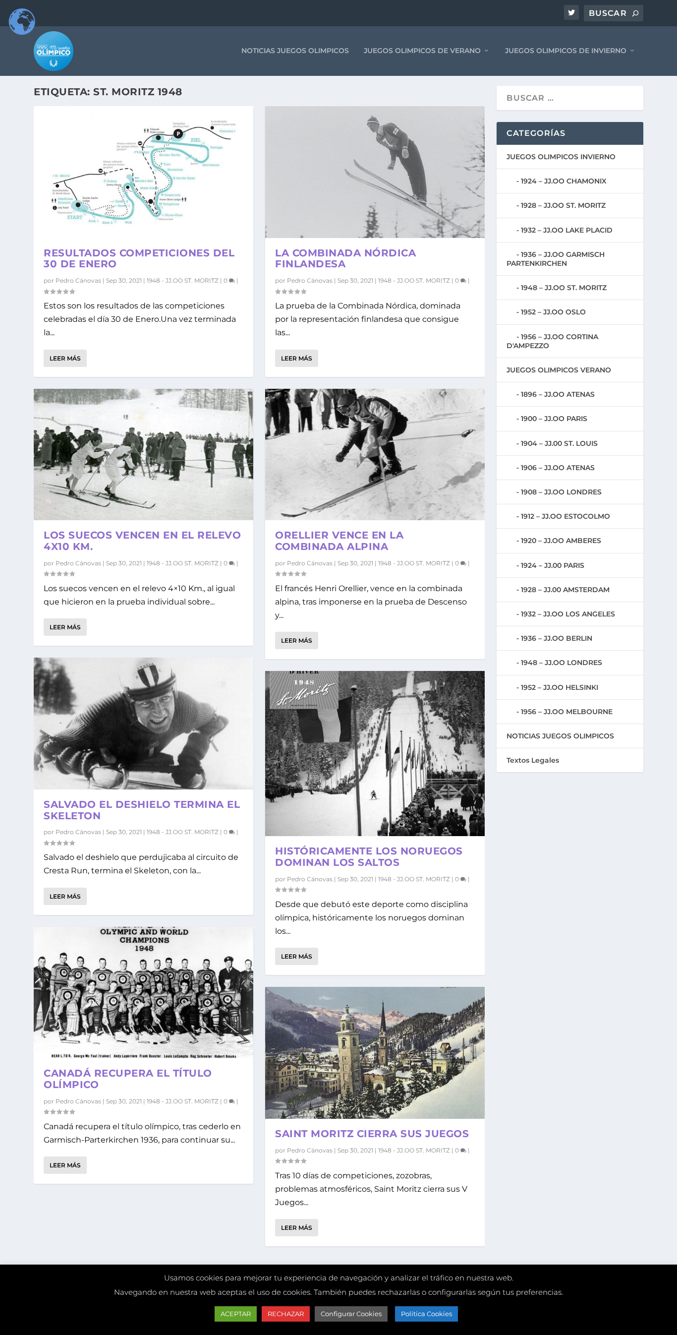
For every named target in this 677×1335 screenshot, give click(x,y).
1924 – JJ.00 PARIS (552, 565)
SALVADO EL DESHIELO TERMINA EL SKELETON (142, 810)
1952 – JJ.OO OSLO (553, 311)
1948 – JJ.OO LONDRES (561, 662)
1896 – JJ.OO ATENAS (558, 394)
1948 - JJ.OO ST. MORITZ (183, 280)
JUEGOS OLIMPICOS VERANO (559, 369)
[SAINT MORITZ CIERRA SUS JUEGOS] (375, 1053)
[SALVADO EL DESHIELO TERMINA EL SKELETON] (143, 723)
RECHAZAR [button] (286, 1314)
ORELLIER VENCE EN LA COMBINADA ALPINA (339, 540)
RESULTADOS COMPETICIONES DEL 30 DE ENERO (139, 258)
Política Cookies (426, 1314)
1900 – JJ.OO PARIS (554, 418)
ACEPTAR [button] (236, 1314)
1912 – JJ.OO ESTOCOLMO (565, 516)
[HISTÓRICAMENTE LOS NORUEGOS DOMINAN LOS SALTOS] (375, 753)
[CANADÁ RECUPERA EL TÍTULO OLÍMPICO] (143, 993)
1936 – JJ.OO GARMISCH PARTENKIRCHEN (556, 259)
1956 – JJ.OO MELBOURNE (567, 711)
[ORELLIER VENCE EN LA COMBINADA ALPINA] (375, 455)
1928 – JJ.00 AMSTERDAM (565, 589)
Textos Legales (533, 760)
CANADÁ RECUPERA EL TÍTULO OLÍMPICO (128, 1079)
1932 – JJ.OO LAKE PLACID (567, 230)
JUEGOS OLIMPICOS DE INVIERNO (565, 51)
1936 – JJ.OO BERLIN (556, 638)
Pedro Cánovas (78, 280)
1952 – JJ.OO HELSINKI (559, 687)
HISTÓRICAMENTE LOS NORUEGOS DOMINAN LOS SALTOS (369, 856)
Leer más (65, 358)
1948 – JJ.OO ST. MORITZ (564, 287)
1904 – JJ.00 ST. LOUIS (559, 443)
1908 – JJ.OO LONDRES (561, 491)
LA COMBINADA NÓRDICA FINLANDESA (345, 258)
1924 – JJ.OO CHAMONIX (564, 181)
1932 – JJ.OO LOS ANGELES (568, 613)
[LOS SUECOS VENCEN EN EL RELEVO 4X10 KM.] (143, 455)
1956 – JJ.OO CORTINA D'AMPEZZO (552, 341)
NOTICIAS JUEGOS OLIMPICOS (295, 51)
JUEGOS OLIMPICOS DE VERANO (422, 51)
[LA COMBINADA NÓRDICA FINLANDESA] (375, 172)
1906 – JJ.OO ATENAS (558, 467)
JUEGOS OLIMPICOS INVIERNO (561, 156)
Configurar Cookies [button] (351, 1314)
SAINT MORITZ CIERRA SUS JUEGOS (372, 1134)
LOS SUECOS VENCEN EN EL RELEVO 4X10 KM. (142, 540)
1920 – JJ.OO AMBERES (561, 540)
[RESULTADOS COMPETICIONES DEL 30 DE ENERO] (143, 172)
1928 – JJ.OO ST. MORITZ (563, 205)
